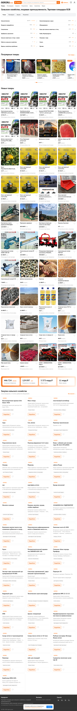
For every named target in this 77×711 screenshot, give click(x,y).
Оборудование (44, 25)
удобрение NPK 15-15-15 (61, 594)
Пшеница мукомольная (61, 423)
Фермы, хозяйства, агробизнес (9, 46)
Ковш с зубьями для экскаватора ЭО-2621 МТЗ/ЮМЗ (62, 444)
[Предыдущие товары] (2, 69)
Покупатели (25, 6)
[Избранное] (70, 2)
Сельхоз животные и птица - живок (10, 38)
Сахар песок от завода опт (46, 335)
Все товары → (72, 55)
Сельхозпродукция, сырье (46, 21)
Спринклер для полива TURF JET (64, 251)
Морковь (31, 465)
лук (3, 485)
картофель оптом (33, 485)
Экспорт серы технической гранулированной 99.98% (12, 573)
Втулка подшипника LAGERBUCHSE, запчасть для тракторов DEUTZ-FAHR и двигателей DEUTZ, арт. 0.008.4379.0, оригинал (65, 112)
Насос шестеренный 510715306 (6, 195)
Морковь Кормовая (63, 223)
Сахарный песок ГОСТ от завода (64, 307)
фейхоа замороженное (26, 279)
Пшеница (41, 279)
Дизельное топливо (44, 139)
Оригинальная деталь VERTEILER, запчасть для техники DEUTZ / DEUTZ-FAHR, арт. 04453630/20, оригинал (7, 112)
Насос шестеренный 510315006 (44, 167)
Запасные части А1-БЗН (61, 527)
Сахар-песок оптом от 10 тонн (38, 636)
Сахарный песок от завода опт (8, 335)
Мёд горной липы (6, 363)
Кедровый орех (7, 594)
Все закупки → (72, 393)
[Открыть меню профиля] (74, 2)
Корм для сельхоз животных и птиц (49, 29)
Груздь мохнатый (58, 485)
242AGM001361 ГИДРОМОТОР (63, 505)
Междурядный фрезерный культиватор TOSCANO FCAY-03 (46, 251)
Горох (4, 549)
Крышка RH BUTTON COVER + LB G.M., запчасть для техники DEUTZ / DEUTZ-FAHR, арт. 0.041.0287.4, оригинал (46, 112)
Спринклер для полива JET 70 (27, 251)
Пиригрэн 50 (57, 571)
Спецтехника (4, 29)
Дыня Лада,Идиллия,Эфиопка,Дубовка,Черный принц (8, 168)
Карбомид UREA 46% (9, 678)
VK (58, 700)
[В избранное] (17, 111)
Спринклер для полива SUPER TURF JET (7, 251)
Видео (43, 6)
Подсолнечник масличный (8, 307)
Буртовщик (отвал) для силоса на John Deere (45, 223)
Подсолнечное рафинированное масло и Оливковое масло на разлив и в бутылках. (38, 529)
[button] (58, 2)
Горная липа (61, 335)
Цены (31, 6)
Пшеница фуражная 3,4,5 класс (38, 443)
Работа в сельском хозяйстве (9, 42)
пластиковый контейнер (61, 401)
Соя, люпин (31, 423)
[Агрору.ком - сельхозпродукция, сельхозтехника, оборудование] (7, 2)
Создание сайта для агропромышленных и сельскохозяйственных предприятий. (45, 195)
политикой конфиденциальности (33, 707)
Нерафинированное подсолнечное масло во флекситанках (63, 615)
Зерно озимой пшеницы (26, 307)
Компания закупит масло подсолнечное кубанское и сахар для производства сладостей (12, 529)
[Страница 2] (36, 82)
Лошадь (5, 465)
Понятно (49, 707)
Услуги (41, 42)
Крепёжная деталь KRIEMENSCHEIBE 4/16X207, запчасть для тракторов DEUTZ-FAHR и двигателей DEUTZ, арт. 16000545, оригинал (27, 112)
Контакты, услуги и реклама (43, 699)
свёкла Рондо (57, 465)
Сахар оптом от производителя (12, 636)
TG (65, 700)
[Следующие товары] (74, 69)
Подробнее (6, 414)
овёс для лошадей (34, 658)
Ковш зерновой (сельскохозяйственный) (64, 195)
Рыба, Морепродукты (45, 33)
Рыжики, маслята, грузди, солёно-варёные (36, 506)
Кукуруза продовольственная (63, 279)
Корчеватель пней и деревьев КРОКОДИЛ (7, 223)
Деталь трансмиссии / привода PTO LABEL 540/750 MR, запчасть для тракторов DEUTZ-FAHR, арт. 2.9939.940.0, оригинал (8, 140)
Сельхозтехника (5, 21)
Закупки (17, 6)
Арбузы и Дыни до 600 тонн (64, 139)
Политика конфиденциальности (17, 705)
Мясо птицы (32, 401)
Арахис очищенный (34, 614)
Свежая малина (24, 363)
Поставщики (10, 6)
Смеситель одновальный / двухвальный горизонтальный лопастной (38, 574)
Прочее (41, 46)
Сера (3, 423)
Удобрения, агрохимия (7, 33)
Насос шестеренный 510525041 (63, 167)
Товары (3, 6)
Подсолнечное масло (9, 443)
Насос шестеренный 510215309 (25, 195)
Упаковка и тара (44, 38)
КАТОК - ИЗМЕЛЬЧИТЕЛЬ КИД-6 (45, 363)
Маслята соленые (8, 505)
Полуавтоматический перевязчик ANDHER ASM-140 (38, 550)
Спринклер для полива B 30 (8, 279)
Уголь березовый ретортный (24, 139)
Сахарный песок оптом (26, 335)
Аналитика (37, 6)
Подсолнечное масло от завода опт (45, 307)
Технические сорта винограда (37, 594)
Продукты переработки (7, 25)
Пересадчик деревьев (26, 223)
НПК (3, 614)
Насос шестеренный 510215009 (25, 167)
